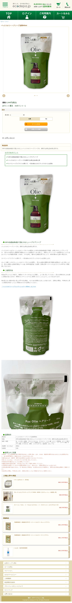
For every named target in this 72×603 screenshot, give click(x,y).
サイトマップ (8, 590)
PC (43, 598)
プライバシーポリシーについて (13, 586)
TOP (2, 21)
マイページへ (8, 570)
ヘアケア (6, 21)
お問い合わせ (10, 138)
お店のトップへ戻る (10, 563)
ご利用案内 (7, 578)
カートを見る (8, 567)
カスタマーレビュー (10, 574)
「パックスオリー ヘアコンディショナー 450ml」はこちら (18, 286)
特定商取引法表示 (9, 582)
